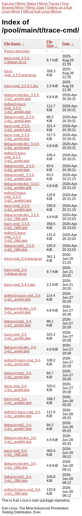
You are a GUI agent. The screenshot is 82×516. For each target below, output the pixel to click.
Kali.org (8, 3)
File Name (12, 44)
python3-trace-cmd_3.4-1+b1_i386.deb (22, 491)
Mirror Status (26, 3)
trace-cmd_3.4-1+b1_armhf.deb (17, 388)
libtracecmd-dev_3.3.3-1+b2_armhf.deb (22, 146)
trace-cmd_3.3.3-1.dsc (21, 86)
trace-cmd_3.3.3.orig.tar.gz (20, 73)
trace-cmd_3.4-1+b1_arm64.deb (17, 336)
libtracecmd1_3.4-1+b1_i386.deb (18, 479)
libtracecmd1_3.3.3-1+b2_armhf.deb (19, 168)
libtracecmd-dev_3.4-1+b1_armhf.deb (20, 349)
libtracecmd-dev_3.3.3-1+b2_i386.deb (22, 217)
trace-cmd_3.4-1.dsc (20, 285)
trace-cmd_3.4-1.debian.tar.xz (15, 272)
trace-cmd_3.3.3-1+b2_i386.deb (17, 226)
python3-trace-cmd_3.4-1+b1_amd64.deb (22, 414)
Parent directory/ (17, 51)
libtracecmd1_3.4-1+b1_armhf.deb (18, 375)
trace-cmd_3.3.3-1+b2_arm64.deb (17, 128)
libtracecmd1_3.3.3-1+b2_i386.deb (19, 248)
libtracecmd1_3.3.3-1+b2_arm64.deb (19, 119)
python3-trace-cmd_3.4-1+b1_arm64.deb (22, 297)
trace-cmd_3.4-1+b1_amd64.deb (17, 401)
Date (66, 44)
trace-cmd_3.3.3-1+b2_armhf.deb (17, 137)
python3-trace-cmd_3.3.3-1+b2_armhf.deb (17, 157)
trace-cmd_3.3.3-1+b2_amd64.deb (17, 208)
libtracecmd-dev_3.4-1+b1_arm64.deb (20, 310)
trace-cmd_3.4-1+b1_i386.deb (16, 453)
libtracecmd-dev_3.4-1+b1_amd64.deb (20, 440)
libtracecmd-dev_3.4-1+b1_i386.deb (20, 465)
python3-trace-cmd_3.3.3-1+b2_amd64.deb (17, 197)
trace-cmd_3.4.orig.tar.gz (23, 259)
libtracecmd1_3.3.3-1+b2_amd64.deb (19, 177)
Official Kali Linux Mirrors (42, 11)
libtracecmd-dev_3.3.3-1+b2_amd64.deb (22, 186)
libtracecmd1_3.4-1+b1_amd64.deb (18, 427)
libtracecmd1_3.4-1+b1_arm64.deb (18, 323)
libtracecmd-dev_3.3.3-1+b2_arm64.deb (22, 97)
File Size (50, 44)
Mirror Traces (49, 3)
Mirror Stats (35, 7)
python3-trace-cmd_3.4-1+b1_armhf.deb (22, 362)
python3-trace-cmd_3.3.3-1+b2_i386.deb (16, 237)
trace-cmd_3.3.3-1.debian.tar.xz (17, 60)
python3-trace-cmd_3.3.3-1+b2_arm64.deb (17, 108)
